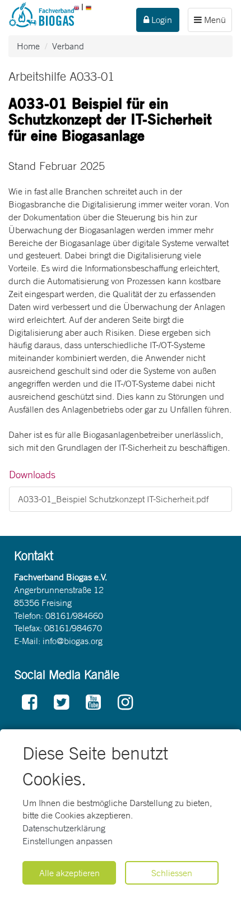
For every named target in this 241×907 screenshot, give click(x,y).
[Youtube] (93, 702)
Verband (68, 46)
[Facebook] (29, 702)
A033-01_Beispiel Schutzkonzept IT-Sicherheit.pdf (113, 499)
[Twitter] (61, 702)
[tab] (120, 475)
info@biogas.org (73, 640)
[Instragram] (125, 702)
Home (28, 46)
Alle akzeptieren (69, 872)
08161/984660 (74, 615)
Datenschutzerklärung (63, 828)
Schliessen (171, 872)
